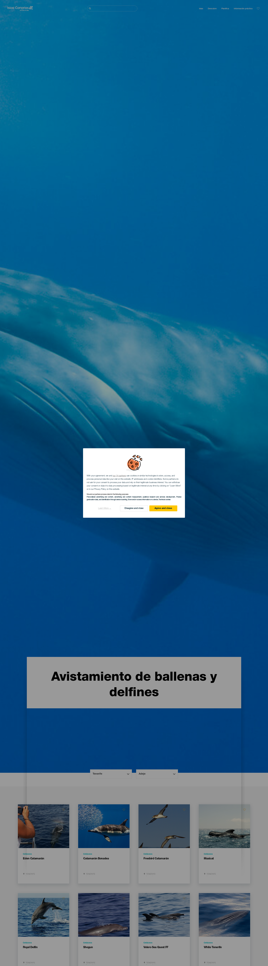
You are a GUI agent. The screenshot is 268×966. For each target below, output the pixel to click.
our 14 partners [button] (119, 476)
